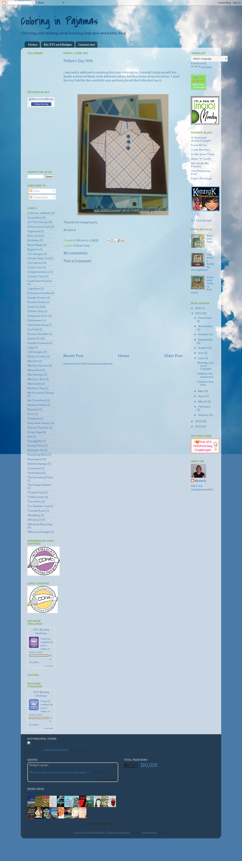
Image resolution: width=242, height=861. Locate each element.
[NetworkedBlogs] (41, 98)
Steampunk (35, 459)
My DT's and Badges (58, 44)
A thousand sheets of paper (201, 139)
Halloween (34, 320)
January (203, 414)
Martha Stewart (37, 365)
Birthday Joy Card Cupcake (205, 365)
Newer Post (73, 356)
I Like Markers (200, 149)
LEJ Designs (35, 351)
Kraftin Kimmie (38, 343)
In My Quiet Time (202, 154)
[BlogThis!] (112, 240)
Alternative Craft (38, 226)
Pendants (33, 418)
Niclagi (43, 638)
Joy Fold (32, 329)
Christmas (34, 262)
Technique (34, 472)
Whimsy (33, 519)
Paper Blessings (201, 178)
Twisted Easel (36, 510)
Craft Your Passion (39, 280)
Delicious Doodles (39, 293)
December (205, 317)
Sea (29, 436)
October (203, 334)
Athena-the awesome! (205, 375)
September (205, 339)
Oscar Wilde (100, 772)
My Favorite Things (40, 392)
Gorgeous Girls (37, 315)
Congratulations (38, 271)
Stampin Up (35, 450)
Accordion (34, 217)
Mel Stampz (35, 374)
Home (32, 44)
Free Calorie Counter (80, 750)
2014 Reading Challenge (41, 693)
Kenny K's (34, 338)
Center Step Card (38, 258)
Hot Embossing (37, 324)
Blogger (162, 832)
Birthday (33, 240)
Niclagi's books (38, 793)
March (202, 401)
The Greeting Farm (40, 477)
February (204, 406)
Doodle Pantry (36, 297)
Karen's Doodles (38, 333)
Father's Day (82, 245)
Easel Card (34, 306)
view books (48, 666)
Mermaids (34, 383)
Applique (33, 231)
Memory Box (36, 379)
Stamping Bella (37, 454)
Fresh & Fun (199, 145)
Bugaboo (33, 249)
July (201, 352)
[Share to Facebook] (119, 240)
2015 (198, 308)
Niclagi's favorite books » (103, 823)
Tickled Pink (35, 492)
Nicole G (200, 480)
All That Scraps (37, 222)
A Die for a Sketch (39, 213)
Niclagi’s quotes (39, 765)
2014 (198, 313)
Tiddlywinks (35, 497)
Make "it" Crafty (201, 158)
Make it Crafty (36, 356)
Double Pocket (36, 302)
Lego (30, 347)
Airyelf (135, 832)
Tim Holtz (34, 501)
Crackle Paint (36, 276)
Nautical (32, 409)
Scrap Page (34, 432)
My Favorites (36, 400)
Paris (30, 413)
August (203, 347)
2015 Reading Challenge (41, 631)
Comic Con (34, 267)
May (201, 391)
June (201, 358)
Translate (205, 66)
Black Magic (35, 244)
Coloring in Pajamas (59, 21)
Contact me (86, 44)
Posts (36, 190)
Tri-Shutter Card (38, 506)
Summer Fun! (209, 238)
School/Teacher (38, 427)
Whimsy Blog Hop (39, 524)
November (205, 326)
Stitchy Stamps (37, 463)
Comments (39, 197)
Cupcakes (33, 288)
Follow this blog (41, 104)
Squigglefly (35, 441)
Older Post (173, 356)
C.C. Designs (35, 253)
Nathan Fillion (37, 404)
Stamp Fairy (35, 445)
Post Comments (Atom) (96, 363)
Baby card (33, 235)
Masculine (34, 370)
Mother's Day (36, 388)
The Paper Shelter (39, 484)
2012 (198, 426)
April (202, 396)
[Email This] (108, 240)
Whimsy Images (38, 531)
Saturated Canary (38, 423)
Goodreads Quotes (108, 780)
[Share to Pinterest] (123, 240)
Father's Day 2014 (205, 383)
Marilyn (32, 360)
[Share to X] (115, 240)
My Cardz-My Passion (200, 165)
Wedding (33, 515)
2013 (198, 421)
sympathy (34, 468)
